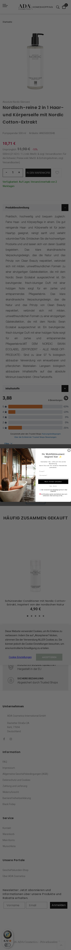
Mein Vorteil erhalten (53, 481)
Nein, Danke (53, 486)
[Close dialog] (69, 450)
